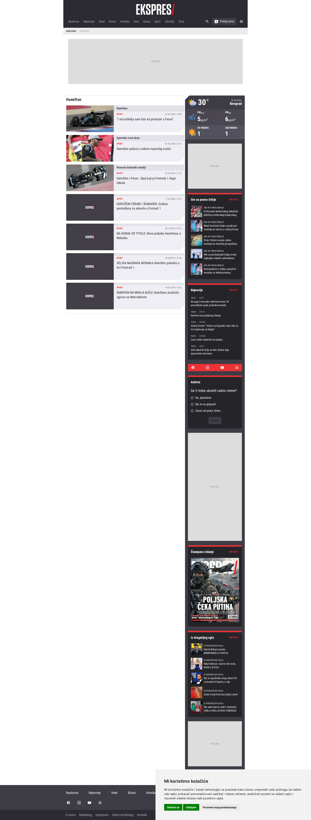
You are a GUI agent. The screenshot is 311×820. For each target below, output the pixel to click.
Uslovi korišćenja (123, 815)
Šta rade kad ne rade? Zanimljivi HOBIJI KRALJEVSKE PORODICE (215, 707)
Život (181, 21)
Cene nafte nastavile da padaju (215, 337)
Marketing (85, 815)
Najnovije (89, 21)
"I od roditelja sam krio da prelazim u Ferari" (125, 118)
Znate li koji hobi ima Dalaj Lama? (215, 692)
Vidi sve (233, 199)
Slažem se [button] (173, 807)
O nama (71, 815)
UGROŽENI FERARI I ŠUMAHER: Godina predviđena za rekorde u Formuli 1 (125, 207)
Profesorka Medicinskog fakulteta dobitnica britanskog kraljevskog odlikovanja (215, 211)
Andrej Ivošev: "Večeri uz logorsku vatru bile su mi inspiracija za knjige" (215, 325)
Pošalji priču (227, 21)
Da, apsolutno (203, 397)
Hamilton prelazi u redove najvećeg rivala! (125, 148)
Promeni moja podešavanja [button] (219, 807)
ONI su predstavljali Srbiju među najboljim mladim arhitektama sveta (215, 254)
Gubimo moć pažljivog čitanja (215, 313)
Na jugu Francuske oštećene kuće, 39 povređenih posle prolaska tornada (215, 301)
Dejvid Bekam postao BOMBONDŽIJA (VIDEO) (215, 649)
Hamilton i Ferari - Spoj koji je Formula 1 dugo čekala (125, 178)
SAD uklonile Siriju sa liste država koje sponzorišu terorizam (215, 349)
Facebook (193, 367)
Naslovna (73, 21)
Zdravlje (169, 21)
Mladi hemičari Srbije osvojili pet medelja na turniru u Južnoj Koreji (215, 226)
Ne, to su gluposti (205, 404)
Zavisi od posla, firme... (208, 410)
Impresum (102, 815)
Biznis (112, 21)
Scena (146, 21)
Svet (136, 21)
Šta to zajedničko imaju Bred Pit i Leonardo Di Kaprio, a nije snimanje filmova (215, 678)
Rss (237, 367)
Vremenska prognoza (215, 102)
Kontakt (142, 815)
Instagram (207, 367)
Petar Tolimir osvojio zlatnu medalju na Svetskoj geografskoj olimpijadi (215, 240)
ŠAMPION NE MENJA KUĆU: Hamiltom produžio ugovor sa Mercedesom (125, 296)
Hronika (124, 21)
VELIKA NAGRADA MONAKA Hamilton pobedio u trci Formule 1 (125, 266)
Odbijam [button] (191, 807)
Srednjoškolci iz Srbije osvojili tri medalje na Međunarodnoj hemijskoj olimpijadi (215, 269)
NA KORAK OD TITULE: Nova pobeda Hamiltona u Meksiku (125, 237)
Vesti (102, 21)
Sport (157, 21)
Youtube (222, 367)
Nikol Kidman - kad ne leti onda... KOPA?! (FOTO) (215, 663)
